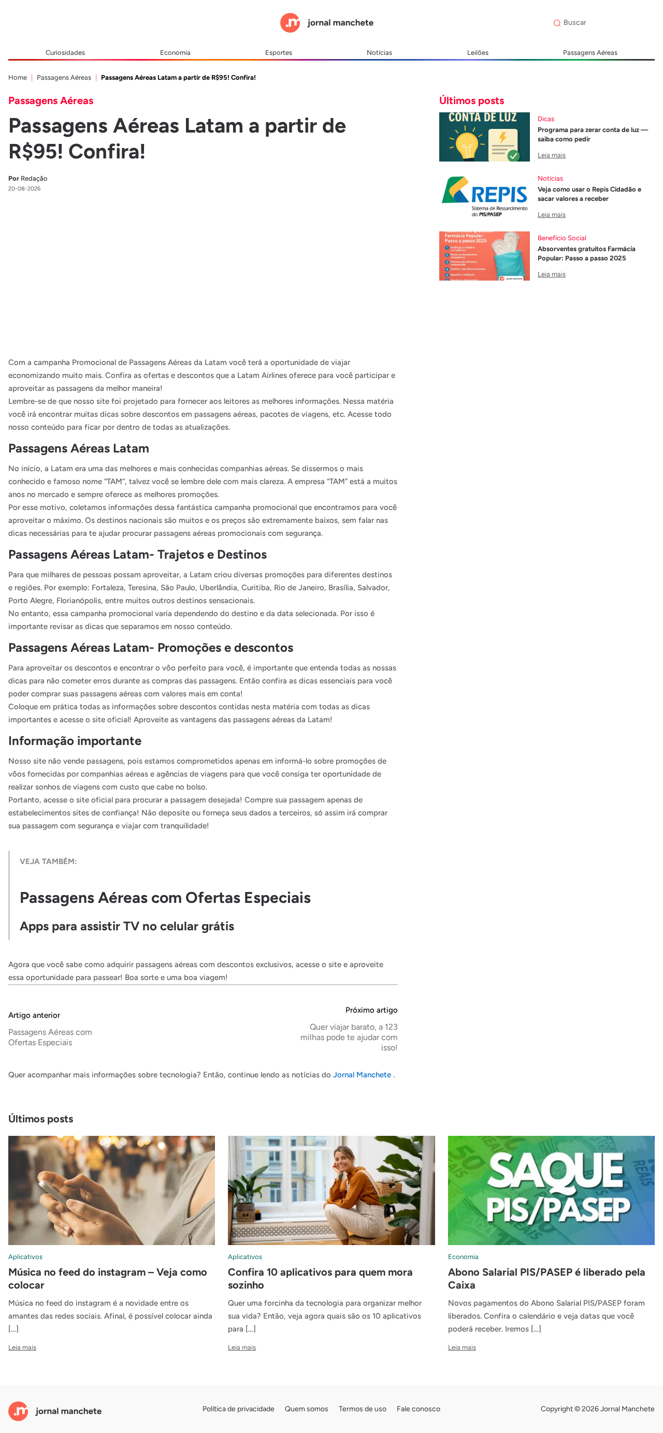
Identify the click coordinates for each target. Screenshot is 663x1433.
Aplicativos (25, 1257)
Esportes (278, 52)
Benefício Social (562, 238)
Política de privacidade (239, 1409)
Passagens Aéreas (590, 52)
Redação (28, 178)
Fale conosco (418, 1409)
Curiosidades (65, 52)
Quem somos (306, 1409)
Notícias (379, 52)
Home (17, 77)
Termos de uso (362, 1409)
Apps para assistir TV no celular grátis (127, 925)
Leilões (477, 52)
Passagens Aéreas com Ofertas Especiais (165, 897)
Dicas (546, 119)
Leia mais (552, 155)
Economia (175, 52)
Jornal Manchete (363, 1074)
